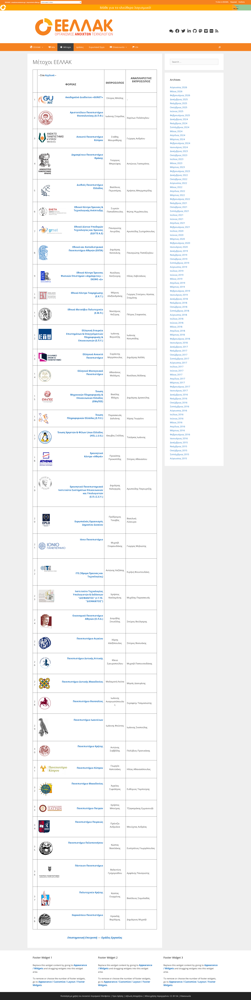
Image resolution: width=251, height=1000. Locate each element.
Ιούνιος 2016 (176, 418)
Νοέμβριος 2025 (178, 103)
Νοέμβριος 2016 (178, 398)
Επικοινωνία (185, 996)
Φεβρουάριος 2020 (180, 242)
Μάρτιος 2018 (177, 334)
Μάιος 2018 (176, 326)
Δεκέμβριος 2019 (179, 250)
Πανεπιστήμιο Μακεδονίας (87, 783)
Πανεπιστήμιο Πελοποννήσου (85, 842)
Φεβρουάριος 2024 (180, 143)
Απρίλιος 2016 (177, 426)
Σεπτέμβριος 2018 (179, 310)
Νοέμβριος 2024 (178, 123)
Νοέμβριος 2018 (178, 302)
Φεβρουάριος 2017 (180, 386)
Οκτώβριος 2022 (178, 179)
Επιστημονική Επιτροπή (82, 937)
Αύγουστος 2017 (178, 362)
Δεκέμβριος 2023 (179, 151)
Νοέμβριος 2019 (178, 254)
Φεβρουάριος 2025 (180, 115)
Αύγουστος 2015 (178, 458)
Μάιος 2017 (176, 374)
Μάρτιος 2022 (177, 195)
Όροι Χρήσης (117, 996)
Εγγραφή (233, 2)
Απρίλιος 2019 (177, 282)
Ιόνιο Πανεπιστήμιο (91, 539)
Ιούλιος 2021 (176, 214)
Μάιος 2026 (176, 91)
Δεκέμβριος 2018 (179, 298)
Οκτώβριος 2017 (178, 354)
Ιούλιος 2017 (176, 366)
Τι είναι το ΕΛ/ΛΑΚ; (222, 2)
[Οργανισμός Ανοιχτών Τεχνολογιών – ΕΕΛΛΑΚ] (74, 26)
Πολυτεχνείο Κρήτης (91, 892)
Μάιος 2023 (176, 163)
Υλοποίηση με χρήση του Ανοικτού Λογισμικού (80, 996)
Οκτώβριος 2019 (178, 258)
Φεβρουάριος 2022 (180, 199)
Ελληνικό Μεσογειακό (90, 370)
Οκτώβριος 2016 (178, 402)
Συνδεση (242, 2)
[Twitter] (183, 31)
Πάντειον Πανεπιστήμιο (89, 865)
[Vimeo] (206, 31)
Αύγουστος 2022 (178, 183)
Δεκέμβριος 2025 (179, 99)
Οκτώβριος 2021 (178, 207)
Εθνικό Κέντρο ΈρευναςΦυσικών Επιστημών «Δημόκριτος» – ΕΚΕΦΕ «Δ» (82, 276)
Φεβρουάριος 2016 (180, 434)
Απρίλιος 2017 (177, 378)
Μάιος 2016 (176, 422)
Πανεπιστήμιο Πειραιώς (89, 821)
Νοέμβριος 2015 (178, 446)
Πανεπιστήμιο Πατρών (90, 808)
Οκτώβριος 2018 (178, 306)
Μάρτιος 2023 (177, 167)
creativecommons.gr (18, 2)
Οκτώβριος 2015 (178, 450)
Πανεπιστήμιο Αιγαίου (90, 638)
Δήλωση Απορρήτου (134, 996)
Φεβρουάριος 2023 (180, 171)
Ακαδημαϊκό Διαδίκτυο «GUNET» (84, 97)
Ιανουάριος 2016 (179, 438)
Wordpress (105, 996)
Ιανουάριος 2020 (179, 246)
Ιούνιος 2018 (176, 322)
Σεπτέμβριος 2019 (179, 262)
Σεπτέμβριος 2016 (179, 406)
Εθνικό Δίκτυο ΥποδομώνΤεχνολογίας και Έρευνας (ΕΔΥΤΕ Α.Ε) (88, 230)
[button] (43, 47)
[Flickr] (211, 31)
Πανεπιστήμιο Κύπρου (90, 767)
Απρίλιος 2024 (177, 135)
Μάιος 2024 (176, 131)
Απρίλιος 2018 (177, 330)
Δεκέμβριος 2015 (179, 442)
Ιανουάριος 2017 (179, 390)
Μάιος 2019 (176, 278)
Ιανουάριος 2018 (179, 342)
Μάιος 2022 (176, 187)
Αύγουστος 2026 (178, 87)
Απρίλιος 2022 (177, 191)
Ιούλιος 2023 (176, 159)
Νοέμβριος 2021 (178, 203)
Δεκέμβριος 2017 (179, 346)
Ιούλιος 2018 (176, 318)
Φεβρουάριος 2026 (180, 95)
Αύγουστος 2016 (178, 410)
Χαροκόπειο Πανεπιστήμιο (87, 915)
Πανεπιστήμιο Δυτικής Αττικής (85, 658)
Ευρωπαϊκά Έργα (96, 47)
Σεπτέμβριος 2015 (179, 454)
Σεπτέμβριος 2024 (179, 127)
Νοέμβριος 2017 (178, 350)
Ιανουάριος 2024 (179, 147)
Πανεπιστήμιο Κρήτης (90, 746)
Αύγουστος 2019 (178, 266)
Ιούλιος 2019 (176, 270)
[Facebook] (177, 31)
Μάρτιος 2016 (177, 430)
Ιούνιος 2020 (176, 234)
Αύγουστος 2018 (178, 314)
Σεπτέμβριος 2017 (179, 358)
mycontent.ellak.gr (33, 2)
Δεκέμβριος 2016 (179, 394)
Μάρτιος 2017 (177, 382)
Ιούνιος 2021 (176, 219)
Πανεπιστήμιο (94, 374)
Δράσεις (80, 47)
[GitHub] (195, 31)
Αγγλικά (50, 75)
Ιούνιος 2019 (176, 274)
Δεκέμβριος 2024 (179, 119)
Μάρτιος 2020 (177, 238)
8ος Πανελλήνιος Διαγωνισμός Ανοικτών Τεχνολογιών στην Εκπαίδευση (125, 7)
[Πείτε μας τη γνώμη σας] (171, 31)
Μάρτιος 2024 (177, 139)
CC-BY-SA (174, 996)
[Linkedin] (189, 31)
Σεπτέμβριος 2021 (179, 211)
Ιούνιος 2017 (176, 370)
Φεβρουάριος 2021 (180, 227)
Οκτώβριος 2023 (178, 155)
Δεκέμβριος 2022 (179, 175)
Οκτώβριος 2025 (178, 107)
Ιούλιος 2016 (176, 414)
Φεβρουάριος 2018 (180, 338)
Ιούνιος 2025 (176, 111)
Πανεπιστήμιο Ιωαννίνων (88, 719)
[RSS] (216, 31)
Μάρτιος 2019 (177, 286)
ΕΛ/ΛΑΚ (7, 2)
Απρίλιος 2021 (177, 222)
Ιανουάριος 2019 (179, 294)
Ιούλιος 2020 (176, 230)
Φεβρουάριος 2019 (180, 290)
